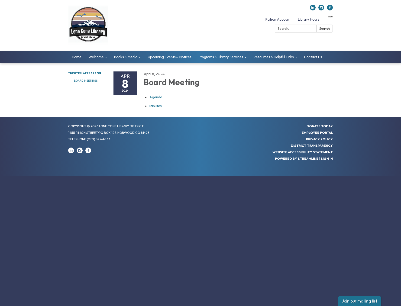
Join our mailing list (359, 301)
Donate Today (320, 126)
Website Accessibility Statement (302, 152)
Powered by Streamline (296, 159)
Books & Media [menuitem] (125, 57)
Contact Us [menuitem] (313, 57)
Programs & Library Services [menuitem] (220, 57)
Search (324, 28)
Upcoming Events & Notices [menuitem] (169, 57)
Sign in (327, 159)
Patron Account (278, 19)
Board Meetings (85, 80)
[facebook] (330, 9)
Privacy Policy (319, 139)
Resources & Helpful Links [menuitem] (273, 57)
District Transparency (312, 146)
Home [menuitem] (76, 57)
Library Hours (308, 19)
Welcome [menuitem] (96, 57)
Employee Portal (317, 133)
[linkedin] (313, 9)
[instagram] (321, 9)
